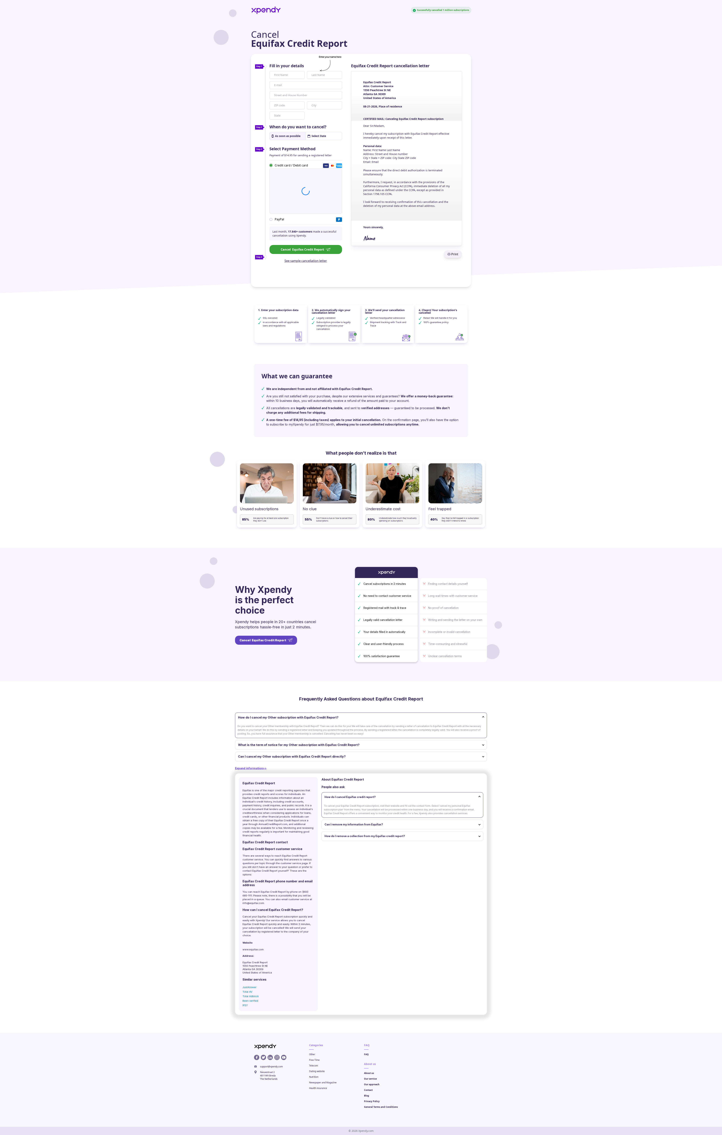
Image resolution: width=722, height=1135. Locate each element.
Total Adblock (251, 996)
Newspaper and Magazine (323, 1082)
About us (369, 1073)
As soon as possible (287, 136)
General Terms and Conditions (381, 1107)
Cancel (302, 249)
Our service (370, 1078)
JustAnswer (249, 987)
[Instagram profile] (277, 1057)
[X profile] (263, 1057)
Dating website (317, 1071)
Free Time (314, 1060)
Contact (368, 1090)
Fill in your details (286, 65)
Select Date (319, 136)
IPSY (245, 1005)
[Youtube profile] (283, 1057)
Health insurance (318, 1088)
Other (312, 1054)
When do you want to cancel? (297, 126)
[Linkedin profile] (270, 1057)
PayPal (279, 219)
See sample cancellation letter (305, 261)
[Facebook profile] (256, 1057)
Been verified (250, 1000)
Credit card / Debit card (291, 165)
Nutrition (313, 1076)
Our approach (371, 1084)
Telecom (313, 1065)
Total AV (247, 991)
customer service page (294, 863)
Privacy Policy (372, 1101)
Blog (366, 1095)
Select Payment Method (292, 148)
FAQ (366, 1054)
